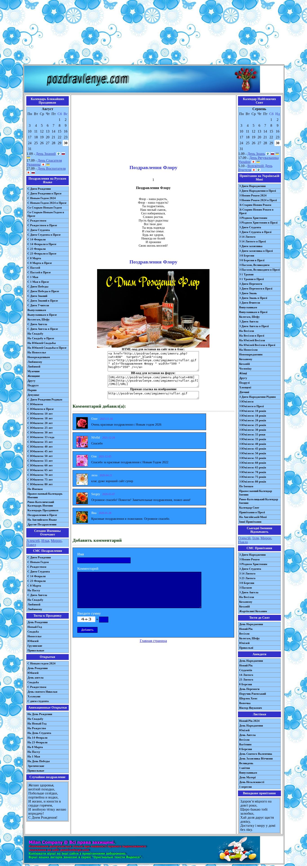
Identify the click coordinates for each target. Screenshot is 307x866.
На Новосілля (248, 349)
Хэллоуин (33, 696)
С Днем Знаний (37, 296)
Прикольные (35, 650)
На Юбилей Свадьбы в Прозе (47, 347)
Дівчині (244, 392)
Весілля (244, 633)
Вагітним (245, 744)
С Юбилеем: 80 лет (40, 484)
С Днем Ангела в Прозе (42, 329)
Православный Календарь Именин (44, 495)
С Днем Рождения (39, 188)
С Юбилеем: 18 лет (40, 418)
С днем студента (38, 701)
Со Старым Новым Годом (44, 207)
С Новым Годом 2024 (41, 198)
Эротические (35, 766)
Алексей (33, 541)
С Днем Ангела (37, 324)
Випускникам (248, 307)
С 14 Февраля (36, 239)
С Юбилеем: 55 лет (40, 460)
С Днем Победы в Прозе (43, 291)
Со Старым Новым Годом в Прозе (45, 214)
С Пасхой (33, 267)
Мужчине (33, 371)
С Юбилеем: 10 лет (40, 413)
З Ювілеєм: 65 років (252, 467)
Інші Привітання (250, 521)
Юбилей (32, 641)
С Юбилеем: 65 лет (40, 470)
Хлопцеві (245, 387)
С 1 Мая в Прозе (38, 281)
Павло (243, 542)
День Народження (251, 624)
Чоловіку (245, 368)
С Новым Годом (38, 562)
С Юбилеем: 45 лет (40, 451)
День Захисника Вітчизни (256, 758)
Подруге (33, 385)
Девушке (33, 394)
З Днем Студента (250, 227)
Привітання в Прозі (252, 512)
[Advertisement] (153, 33)
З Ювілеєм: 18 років (252, 415)
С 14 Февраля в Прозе (41, 244)
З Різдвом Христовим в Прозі (258, 222)
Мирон (56, 541)
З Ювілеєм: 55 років (252, 458)
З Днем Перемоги (250, 283)
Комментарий (87, 568)
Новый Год (34, 627)
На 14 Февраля (37, 737)
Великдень (246, 763)
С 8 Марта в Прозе (39, 263)
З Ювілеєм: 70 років (252, 472)
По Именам (35, 489)
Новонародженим (251, 354)
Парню (32, 390)
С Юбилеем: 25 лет (40, 427)
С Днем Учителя (38, 305)
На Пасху (33, 590)
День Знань (256, 154)
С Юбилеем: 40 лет (40, 446)
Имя (80, 554)
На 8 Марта (35, 747)
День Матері (247, 777)
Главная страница (153, 641)
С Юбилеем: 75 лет (40, 479)
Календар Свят (249, 507)
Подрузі (244, 382)
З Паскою (245, 587)
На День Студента (39, 733)
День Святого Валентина (255, 753)
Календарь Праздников (42, 510)
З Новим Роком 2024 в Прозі (258, 200)
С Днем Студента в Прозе (44, 234)
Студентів (245, 670)
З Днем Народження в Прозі (257, 190)
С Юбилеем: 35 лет (40, 442)
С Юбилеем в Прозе (40, 409)
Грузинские (34, 645)
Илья (45, 541)
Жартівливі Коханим (253, 611)
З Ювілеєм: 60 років (252, 462)
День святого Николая (42, 691)
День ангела (35, 677)
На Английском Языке (42, 519)
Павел (31, 545)
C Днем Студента (38, 571)
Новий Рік (246, 629)
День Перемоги (249, 689)
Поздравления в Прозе (42, 515)
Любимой (33, 366)
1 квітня (244, 768)
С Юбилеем (35, 404)
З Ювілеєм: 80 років (252, 481)
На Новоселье (36, 352)
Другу (31, 380)
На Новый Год (37, 723)
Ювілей (244, 643)
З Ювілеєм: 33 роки (252, 434)
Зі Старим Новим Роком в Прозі (256, 211)
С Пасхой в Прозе (39, 272)
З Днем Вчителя (249, 302)
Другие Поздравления (41, 524)
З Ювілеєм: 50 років (252, 453)
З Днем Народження (252, 186)
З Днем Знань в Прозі (253, 298)
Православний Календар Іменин (255, 492)
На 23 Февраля (37, 742)
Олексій (244, 538)
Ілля (255, 538)
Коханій (244, 364)
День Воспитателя (52, 168)
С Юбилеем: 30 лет (40, 432)
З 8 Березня (246, 255)
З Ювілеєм (246, 401)
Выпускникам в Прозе (42, 314)
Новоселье (34, 636)
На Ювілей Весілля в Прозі (257, 345)
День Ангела (247, 735)
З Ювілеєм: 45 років (252, 448)
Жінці (243, 373)
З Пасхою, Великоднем (254, 265)
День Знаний (46, 154)
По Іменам (246, 486)
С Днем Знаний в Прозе (42, 300)
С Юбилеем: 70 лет (40, 475)
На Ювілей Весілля (252, 340)
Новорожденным (38, 357)
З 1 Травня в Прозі (251, 279)
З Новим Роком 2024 (253, 195)
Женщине (33, 376)
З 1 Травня (246, 274)
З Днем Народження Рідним (257, 396)
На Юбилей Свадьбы (41, 343)
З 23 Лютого (247, 578)
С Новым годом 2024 (41, 663)
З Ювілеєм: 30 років (252, 429)
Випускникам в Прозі (253, 312)
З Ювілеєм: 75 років (252, 477)
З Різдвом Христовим (253, 218)
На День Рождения (39, 714)
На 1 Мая (33, 756)
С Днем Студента (38, 230)
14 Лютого (246, 675)
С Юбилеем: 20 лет (40, 423)
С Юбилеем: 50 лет (40, 456)
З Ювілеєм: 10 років (252, 411)
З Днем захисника (251, 246)
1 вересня (245, 786)
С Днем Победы (37, 286)
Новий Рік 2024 (249, 720)
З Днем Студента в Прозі (255, 232)
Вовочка (245, 703)
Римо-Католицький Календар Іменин (258, 501)
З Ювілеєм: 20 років (252, 420)
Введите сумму (89, 613)
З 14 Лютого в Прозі (252, 241)
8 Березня (245, 684)
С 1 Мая (32, 277)
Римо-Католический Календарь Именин (40, 503)
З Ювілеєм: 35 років (252, 439)
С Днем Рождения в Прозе (44, 193)
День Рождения (37, 622)
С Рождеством (36, 220)
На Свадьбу (35, 333)
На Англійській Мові (253, 517)
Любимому (34, 361)
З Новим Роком (249, 559)
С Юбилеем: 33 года (40, 437)
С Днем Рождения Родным (44, 399)
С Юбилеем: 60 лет (40, 465)
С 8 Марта (34, 258)
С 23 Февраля (36, 248)
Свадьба (33, 631)
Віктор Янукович (250, 707)
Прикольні (246, 647)
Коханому (245, 359)
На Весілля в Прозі (251, 335)
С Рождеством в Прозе (42, 225)
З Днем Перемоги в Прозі (255, 288)
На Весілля (246, 331)
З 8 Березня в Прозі (252, 260)
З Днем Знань (248, 293)
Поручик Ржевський (252, 693)
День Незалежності (251, 782)
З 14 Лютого (247, 236)
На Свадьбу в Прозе (40, 338)
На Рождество (36, 728)
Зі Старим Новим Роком (255, 205)
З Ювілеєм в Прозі (251, 406)
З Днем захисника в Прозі (256, 250)
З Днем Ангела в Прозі (254, 326)
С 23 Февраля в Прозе (41, 253)
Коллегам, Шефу (38, 319)
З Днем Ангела (248, 321)
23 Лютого (246, 679)
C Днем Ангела (37, 595)
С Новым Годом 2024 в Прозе (47, 203)
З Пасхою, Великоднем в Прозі (259, 269)
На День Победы (38, 761)
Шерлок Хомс (248, 698)
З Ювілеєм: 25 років (252, 425)
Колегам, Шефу (249, 316)
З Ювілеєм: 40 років (252, 444)
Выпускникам (36, 310)
